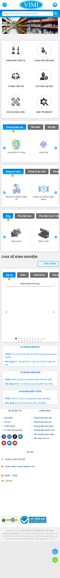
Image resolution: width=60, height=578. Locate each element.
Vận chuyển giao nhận (44, 434)
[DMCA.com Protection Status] (10, 520)
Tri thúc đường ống (13, 430)
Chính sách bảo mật (43, 418)
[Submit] (55, 13)
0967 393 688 (19, 459)
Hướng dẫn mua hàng (43, 426)
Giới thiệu (8, 418)
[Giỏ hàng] (55, 5)
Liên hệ (8, 481)
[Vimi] (26, 5)
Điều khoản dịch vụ (42, 422)
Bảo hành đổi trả (41, 438)
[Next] (55, 153)
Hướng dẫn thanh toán (44, 430)
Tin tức (7, 422)
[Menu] (4, 5)
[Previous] (4, 153)
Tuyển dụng (9, 426)
